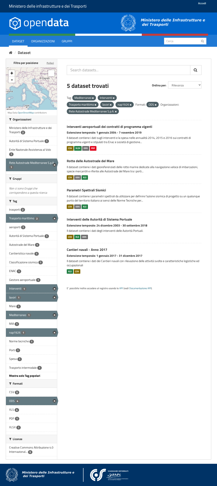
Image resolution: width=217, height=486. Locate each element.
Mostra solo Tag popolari (24, 375)
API (121, 288)
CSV (70, 148)
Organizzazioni (43, 41)
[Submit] (202, 41)
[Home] (11, 52)
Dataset (18, 41)
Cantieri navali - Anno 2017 (87, 249)
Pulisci (50, 63)
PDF (93, 148)
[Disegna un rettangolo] (51, 73)
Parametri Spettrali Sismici (86, 190)
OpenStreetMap (26, 112)
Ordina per (159, 85)
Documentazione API (140, 288)
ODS (85, 148)
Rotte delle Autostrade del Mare (90, 160)
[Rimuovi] (93, 98)
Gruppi (67, 41)
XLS (84, 177)
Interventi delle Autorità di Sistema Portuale (99, 219)
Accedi (202, 3)
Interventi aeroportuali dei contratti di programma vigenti (109, 126)
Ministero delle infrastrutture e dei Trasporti (47, 6)
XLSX (77, 148)
